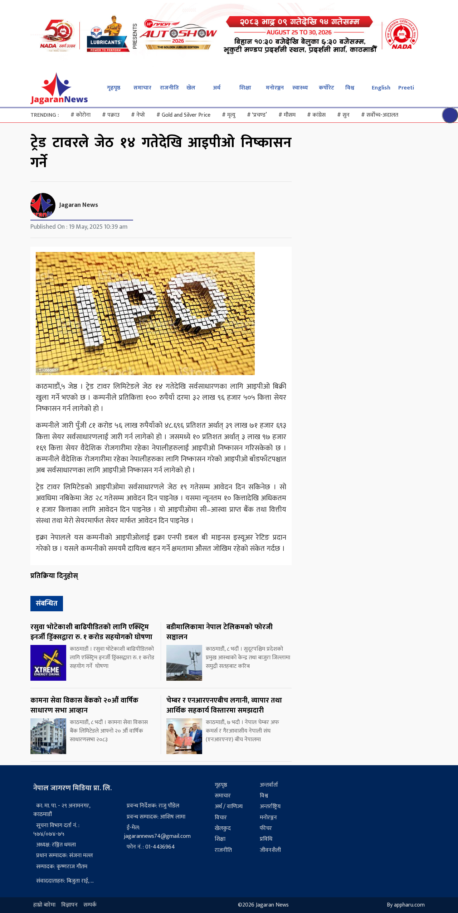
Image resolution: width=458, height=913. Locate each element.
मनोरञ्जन (275, 88)
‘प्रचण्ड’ (257, 115)
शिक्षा (245, 88)
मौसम (287, 115)
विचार (221, 817)
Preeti (406, 88)
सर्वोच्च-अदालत (379, 115)
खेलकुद (223, 828)
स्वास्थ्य (300, 88)
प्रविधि (266, 839)
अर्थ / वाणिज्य (229, 806)
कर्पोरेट (326, 88)
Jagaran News (78, 205)
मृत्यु (228, 115)
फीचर (266, 828)
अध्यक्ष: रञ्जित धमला (56, 845)
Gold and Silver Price (183, 115)
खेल (190, 88)
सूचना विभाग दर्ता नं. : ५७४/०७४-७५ (56, 830)
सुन (343, 115)
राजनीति (169, 88)
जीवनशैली (270, 850)
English (381, 88)
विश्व (349, 88)
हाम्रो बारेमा (44, 905)
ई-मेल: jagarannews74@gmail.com (157, 832)
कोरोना (80, 115)
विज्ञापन (69, 905)
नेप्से (138, 115)
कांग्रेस (316, 115)
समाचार (142, 88)
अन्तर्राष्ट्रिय (270, 806)
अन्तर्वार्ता (269, 785)
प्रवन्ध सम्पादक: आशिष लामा (156, 817)
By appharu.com (406, 905)
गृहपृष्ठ (113, 88)
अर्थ (216, 88)
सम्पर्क (90, 905)
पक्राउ (111, 115)
